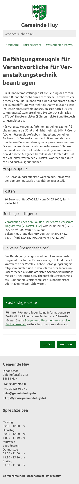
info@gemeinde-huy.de (19, 393)
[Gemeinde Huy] (39, 381)
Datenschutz (35, 476)
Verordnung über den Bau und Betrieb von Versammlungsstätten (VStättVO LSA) (39, 223)
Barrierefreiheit (14, 476)
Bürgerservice (32, 44)
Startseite (12, 44)
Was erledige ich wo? (59, 44)
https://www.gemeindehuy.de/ (24, 398)
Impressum (53, 476)
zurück (47, 344)
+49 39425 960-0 (14, 384)
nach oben (66, 344)
